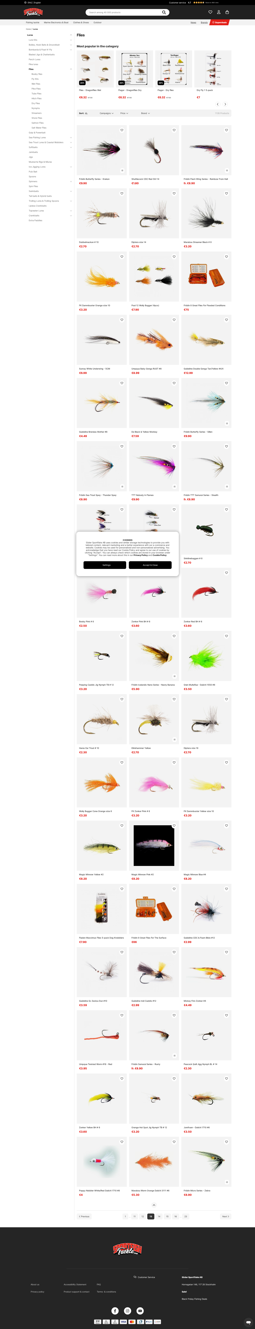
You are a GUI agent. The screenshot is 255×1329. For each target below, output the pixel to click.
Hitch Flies (36, 98)
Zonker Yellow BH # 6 (89, 1127)
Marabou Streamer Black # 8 (198, 242)
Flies (31, 69)
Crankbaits (34, 215)
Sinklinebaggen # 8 (193, 558)
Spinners (33, 181)
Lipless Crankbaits (37, 205)
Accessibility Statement (75, 1284)
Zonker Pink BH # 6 (140, 621)
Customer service (177, 2)
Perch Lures (34, 59)
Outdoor (98, 22)
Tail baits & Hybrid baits (40, 196)
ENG (34, 2)
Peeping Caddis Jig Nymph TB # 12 (96, 684)
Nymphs (36, 108)
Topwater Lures (36, 210)
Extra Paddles (35, 220)
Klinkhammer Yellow (141, 748)
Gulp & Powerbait (37, 132)
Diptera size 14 (138, 242)
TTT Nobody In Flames (142, 495)
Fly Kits (35, 79)
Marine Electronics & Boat (56, 22)
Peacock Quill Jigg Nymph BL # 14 (200, 1064)
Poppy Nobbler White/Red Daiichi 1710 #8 (99, 1190)
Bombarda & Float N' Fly (40, 49)
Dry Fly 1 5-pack (205, 90)
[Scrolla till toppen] (154, 1205)
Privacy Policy (141, 555)
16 (175, 1216)
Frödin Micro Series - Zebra (197, 1190)
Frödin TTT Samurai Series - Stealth (201, 495)
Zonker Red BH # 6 (193, 621)
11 (135, 1216)
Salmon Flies (38, 123)
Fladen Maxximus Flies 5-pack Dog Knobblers (101, 937)
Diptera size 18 (191, 748)
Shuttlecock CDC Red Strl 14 (145, 179)
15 (167, 1216)
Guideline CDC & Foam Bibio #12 (199, 937)
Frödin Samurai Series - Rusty (145, 1064)
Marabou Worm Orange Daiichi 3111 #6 (150, 1190)
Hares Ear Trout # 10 (89, 748)
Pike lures (33, 64)
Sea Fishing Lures (37, 137)
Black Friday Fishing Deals (194, 1299)
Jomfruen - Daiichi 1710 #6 (197, 1127)
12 (143, 1216)
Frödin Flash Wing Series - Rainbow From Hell (206, 179)
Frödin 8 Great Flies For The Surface (148, 937)
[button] (209, 2)
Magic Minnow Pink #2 (142, 874)
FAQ (99, 1284)
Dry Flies (36, 103)
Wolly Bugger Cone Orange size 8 (95, 811)
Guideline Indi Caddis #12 (143, 1001)
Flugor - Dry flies (166, 90)
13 (151, 1216)
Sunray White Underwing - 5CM (94, 368)
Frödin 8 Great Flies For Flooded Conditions (204, 305)
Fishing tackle (32, 22)
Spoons (32, 176)
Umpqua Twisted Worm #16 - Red (95, 1064)
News (193, 22)
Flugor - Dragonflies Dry (130, 90)
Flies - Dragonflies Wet (90, 90)
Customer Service (146, 1277)
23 (185, 1216)
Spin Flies (33, 186)
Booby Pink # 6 (86, 621)
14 (159, 1216)
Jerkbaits (33, 152)
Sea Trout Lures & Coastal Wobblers (46, 142)
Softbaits (33, 147)
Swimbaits (34, 191)
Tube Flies (36, 93)
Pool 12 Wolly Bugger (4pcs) (145, 305)
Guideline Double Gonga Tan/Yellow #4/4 (203, 368)
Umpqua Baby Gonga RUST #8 (146, 368)
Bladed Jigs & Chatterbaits (42, 54)
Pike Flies (36, 88)
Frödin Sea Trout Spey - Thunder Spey (97, 495)
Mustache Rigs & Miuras (40, 162)
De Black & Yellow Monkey (144, 432)
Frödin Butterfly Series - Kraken (94, 179)
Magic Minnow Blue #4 (195, 874)
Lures (35, 29)
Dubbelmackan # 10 (89, 242)
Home (28, 29)
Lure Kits (33, 40)
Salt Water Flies (39, 127)
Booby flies (37, 74)
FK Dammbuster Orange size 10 (94, 305)
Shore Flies (37, 118)
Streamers (36, 113)
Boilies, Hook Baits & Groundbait (44, 44)
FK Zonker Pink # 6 (140, 811)
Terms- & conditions (106, 1291)
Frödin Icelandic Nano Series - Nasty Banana (153, 684)
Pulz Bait (33, 171)
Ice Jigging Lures (37, 166)
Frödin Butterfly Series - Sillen (198, 432)
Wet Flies (36, 83)
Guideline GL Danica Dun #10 (93, 1001)
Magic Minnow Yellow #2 (91, 874)
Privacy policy (37, 1291)
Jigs (31, 157)
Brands (204, 22)
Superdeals (221, 22)
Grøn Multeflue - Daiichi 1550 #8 (199, 684)
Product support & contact (76, 1291)
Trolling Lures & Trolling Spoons (44, 201)
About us (35, 1284)
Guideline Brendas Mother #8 (93, 432)
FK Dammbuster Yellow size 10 (199, 811)
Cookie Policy (159, 555)
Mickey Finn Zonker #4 (195, 1001)
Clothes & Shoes (81, 22)
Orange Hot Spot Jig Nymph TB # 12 (149, 1127)
